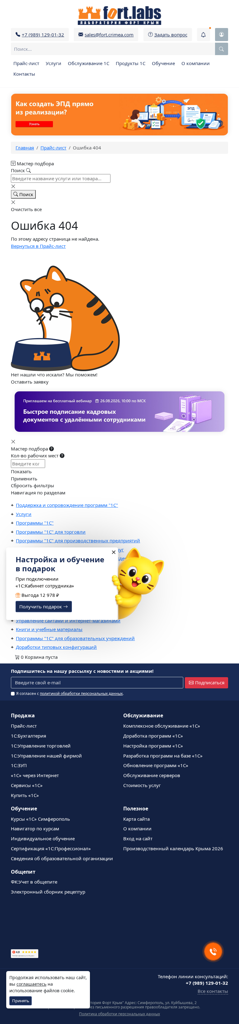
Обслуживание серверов (151, 775)
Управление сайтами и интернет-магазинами (68, 620)
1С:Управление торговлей (41, 746)
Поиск (25, 194)
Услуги (53, 63)
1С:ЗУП (19, 765)
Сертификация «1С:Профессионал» (51, 848)
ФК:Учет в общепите (34, 882)
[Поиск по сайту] (221, 49)
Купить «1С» (25, 795)
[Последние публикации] (203, 34)
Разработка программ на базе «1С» (163, 756)
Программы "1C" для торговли (51, 532)
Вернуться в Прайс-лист (38, 246)
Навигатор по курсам (35, 828)
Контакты (24, 74)
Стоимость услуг (142, 785)
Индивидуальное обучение (43, 838)
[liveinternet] (24, 927)
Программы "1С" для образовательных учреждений (75, 638)
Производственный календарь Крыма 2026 (173, 848)
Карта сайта (136, 819)
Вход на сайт (137, 838)
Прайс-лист (26, 63)
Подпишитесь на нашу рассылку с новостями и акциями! (82, 671)
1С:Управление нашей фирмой (46, 756)
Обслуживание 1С (88, 63)
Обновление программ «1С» (155, 765)
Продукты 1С (130, 63)
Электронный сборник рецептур (48, 892)
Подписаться (209, 682)
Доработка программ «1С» (153, 736)
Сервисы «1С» (27, 785)
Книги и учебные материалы (49, 629)
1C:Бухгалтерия (28, 736)
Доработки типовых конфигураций (56, 647)
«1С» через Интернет (35, 775)
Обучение (163, 63)
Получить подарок (41, 606)
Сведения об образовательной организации (62, 858)
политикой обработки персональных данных (81, 693)
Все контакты (213, 991)
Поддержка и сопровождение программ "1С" (67, 505)
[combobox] (119, 49)
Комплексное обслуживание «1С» (161, 726)
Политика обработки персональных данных (119, 1014)
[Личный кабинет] (221, 34)
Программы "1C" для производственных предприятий (78, 540)
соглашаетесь (31, 984)
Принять (20, 1000)
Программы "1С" (35, 523)
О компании (195, 63)
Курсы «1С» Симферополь (40, 819)
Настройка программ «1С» (153, 746)
